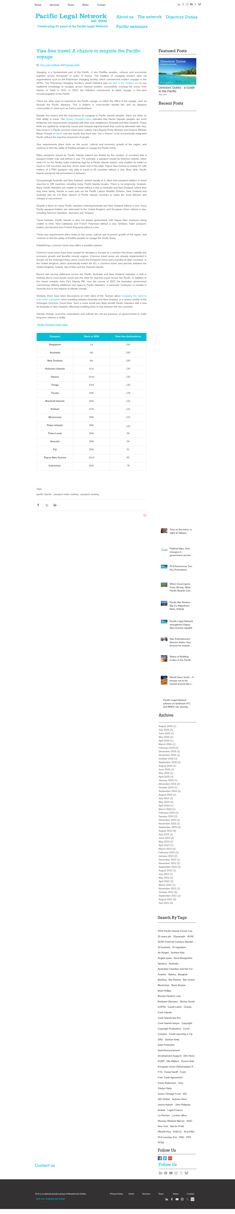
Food (183, 1072)
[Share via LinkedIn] (55, 505)
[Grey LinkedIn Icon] (179, 4)
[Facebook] (166, 1173)
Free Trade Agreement (170, 1077)
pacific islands (44, 494)
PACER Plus (164, 1131)
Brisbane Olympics (168, 1001)
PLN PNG (189, 1131)
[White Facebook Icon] (172, 1199)
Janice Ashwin (165, 1104)
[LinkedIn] (161, 1173)
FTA (160, 1072)
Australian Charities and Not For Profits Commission (177, 968)
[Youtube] (171, 1173)
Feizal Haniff (171, 1072)
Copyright (187, 1023)
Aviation (162, 974)
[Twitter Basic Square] (165, 1158)
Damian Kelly (172, 1039)
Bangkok (183, 974)
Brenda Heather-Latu (169, 996)
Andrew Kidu (178, 952)
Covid (186, 1028)
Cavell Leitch (175, 1006)
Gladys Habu (165, 1088)
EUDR (161, 1061)
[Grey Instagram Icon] (187, 4)
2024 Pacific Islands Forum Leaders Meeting (177, 931)
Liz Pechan (164, 1115)
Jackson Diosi (179, 1099)
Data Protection (166, 1044)
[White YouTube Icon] (177, 1199)
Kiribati (161, 1110)
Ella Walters (173, 1061)
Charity (187, 1006)
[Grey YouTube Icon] (191, 4)
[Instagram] (176, 1173)
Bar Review (175, 979)
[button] (60, 1194)
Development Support (169, 1055)
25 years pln (164, 936)
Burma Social (187, 1001)
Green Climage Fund (169, 1093)
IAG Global (164, 1099)
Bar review (189, 979)
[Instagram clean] (182, 1199)
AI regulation (179, 947)
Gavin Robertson (167, 1083)
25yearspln (179, 936)
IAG (185, 1093)
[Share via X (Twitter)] (46, 505)
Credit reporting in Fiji (180, 1034)
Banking (162, 979)
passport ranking (90, 494)
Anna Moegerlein (183, 958)
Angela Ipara (165, 958)
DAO (160, 1039)
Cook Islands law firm (169, 1017)
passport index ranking (66, 494)
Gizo (180, 1083)
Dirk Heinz (189, 1055)
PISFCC (177, 1131)
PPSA (161, 1142)
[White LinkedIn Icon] (166, 1199)
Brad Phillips (164, 990)
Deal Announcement (169, 1050)
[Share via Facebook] (38, 505)
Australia (173, 963)
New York (163, 1126)
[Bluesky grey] (199, 4)
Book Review (179, 985)
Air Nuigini (163, 952)
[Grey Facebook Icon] (183, 4)
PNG (181, 1137)
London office (179, 1115)
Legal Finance (175, 1110)
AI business (164, 947)
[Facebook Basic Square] (160, 1158)
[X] (195, 4)
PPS (188, 1137)
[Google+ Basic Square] (170, 1158)
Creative (162, 1034)
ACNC (190, 936)
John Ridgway (182, 1104)
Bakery (172, 974)
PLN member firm (167, 1137)
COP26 (162, 1006)
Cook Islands (165, 1012)
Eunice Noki (187, 1061)
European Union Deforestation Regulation (177, 1066)
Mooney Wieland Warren (171, 1121)
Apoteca (162, 963)
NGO (189, 1121)
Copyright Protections (169, 1028)
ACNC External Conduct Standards (177, 941)
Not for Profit (177, 1126)
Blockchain (163, 985)
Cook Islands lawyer (169, 1023)
